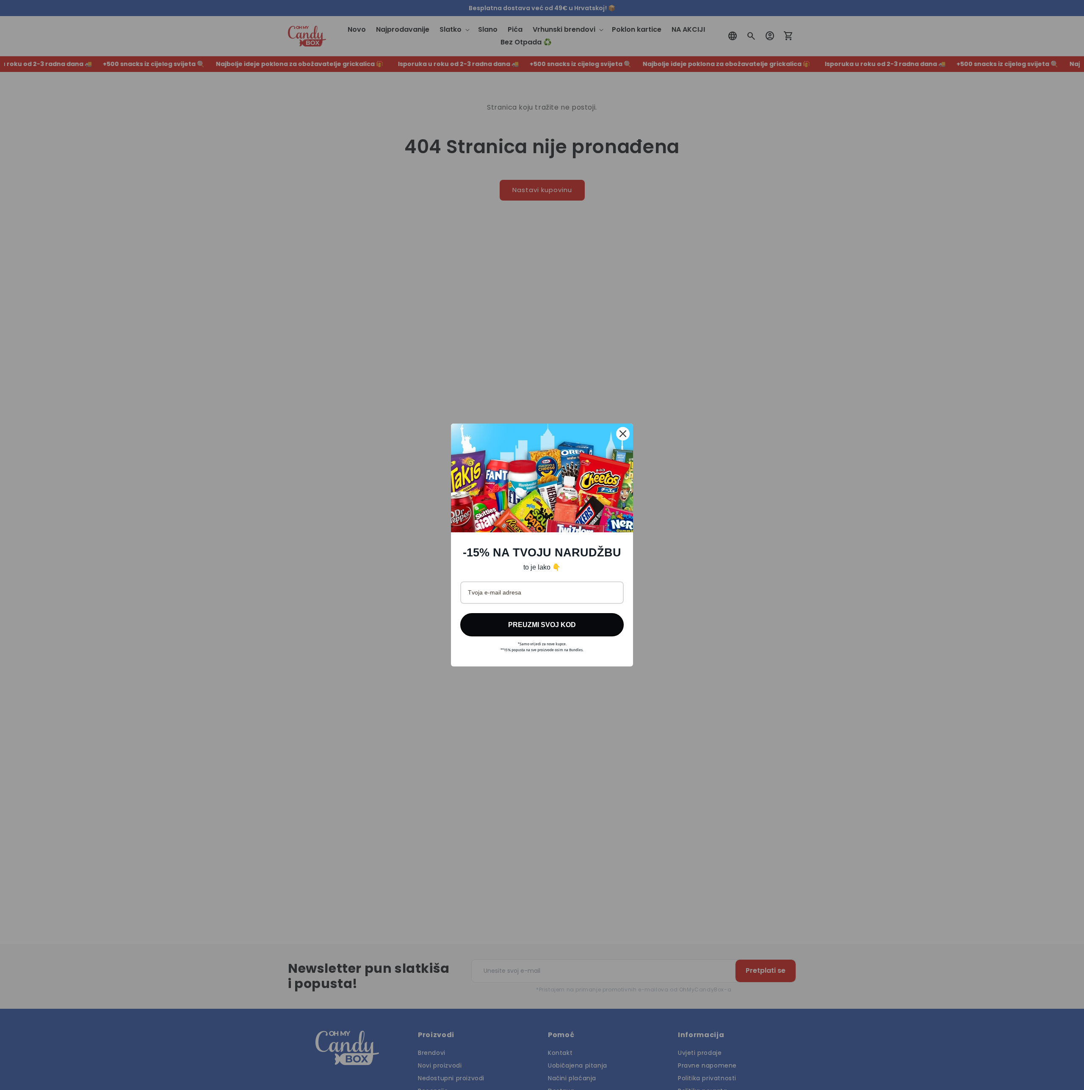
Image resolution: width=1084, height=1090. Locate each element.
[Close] (623, 434)
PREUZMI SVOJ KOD (542, 624)
